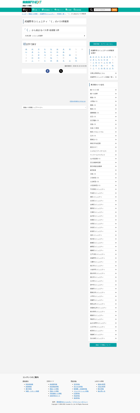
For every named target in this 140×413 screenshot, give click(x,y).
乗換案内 (26, 381)
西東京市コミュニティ (97, 292)
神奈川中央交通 (95, 143)
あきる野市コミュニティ (98, 323)
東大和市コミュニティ (97, 311)
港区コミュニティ (96, 197)
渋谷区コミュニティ (97, 227)
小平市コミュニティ (97, 296)
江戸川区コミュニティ (97, 254)
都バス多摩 (94, 93)
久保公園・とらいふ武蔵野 (34, 36)
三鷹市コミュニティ (97, 262)
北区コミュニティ (96, 235)
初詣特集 (77, 396)
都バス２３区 (94, 90)
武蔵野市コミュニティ (47, 14)
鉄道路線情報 (54, 386)
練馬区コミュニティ (97, 246)
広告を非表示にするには (77, 101)
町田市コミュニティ (97, 330)
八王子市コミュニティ (97, 327)
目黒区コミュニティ (97, 220)
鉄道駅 (69, 10)
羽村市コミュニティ (97, 319)
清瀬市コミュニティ (97, 300)
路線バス (28, 10)
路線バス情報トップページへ (33, 107)
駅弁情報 (101, 389)
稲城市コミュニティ (97, 288)
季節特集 (74, 381)
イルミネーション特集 (81, 391)
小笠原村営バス (95, 185)
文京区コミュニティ (97, 200)
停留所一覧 (60, 14)
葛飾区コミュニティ (97, 250)
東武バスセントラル (97, 132)
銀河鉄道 (93, 170)
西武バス (93, 109)
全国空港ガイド (55, 396)
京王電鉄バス (94, 120)
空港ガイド (60, 10)
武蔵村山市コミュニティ (98, 308)
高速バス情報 (54, 391)
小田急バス (94, 101)
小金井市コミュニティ (97, 269)
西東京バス (94, 139)
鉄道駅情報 (53, 384)
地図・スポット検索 (32, 391)
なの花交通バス (95, 158)
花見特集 (77, 384)
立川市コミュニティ (97, 281)
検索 (114, 9)
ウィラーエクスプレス (97, 155)
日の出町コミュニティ (97, 338)
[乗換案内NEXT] (33, 3)
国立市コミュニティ (97, 277)
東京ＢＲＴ (94, 147)
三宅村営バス (94, 178)
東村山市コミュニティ (97, 304)
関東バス (93, 105)
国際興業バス (94, 113)
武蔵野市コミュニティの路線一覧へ (102, 77)
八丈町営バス (94, 181)
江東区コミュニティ (97, 212)
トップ (24, 14)
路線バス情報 (27, 5)
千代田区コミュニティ (97, 189)
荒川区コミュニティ (97, 239)
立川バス (93, 135)
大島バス (93, 174)
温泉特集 (77, 398)
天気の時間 (101, 386)
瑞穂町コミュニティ (97, 334)
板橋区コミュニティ (97, 243)
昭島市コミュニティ (97, 315)
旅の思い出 (101, 391)
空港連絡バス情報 (56, 393)
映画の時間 (101, 384)
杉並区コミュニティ (97, 231)
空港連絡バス (48, 10)
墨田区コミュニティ (97, 208)
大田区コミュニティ (97, 223)
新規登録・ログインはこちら (103, 44)
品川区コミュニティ (97, 216)
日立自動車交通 (95, 162)
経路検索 (29, 386)
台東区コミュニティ (97, 204)
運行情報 (29, 389)
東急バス (93, 97)
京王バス (93, 116)
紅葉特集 (77, 393)
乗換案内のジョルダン (64, 402)
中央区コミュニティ (97, 193)
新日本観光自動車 (96, 166)
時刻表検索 (29, 384)
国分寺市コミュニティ (97, 273)
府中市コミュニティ (97, 285)
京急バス (93, 124)
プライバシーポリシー (80, 402)
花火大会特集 (78, 386)
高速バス (37, 10)
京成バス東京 (94, 128)
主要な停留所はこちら (97, 73)
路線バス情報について (103, 345)
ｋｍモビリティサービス (98, 151)
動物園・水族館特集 (80, 389)
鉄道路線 (78, 10)
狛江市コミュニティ (97, 265)
